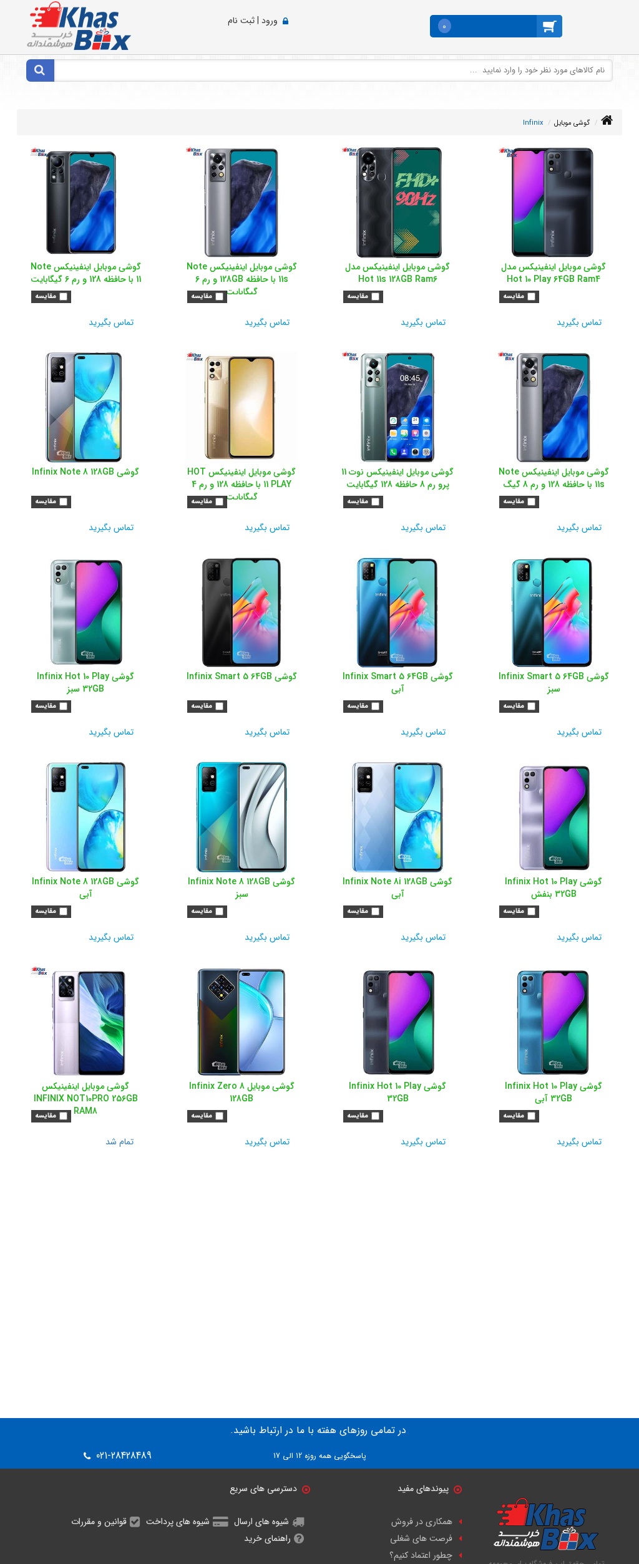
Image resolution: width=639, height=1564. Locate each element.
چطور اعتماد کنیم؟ (420, 1555)
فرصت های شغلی (421, 1538)
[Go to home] (607, 120)
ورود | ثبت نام (253, 20)
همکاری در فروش (421, 1521)
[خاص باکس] (79, 25)
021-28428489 (122, 1456)
